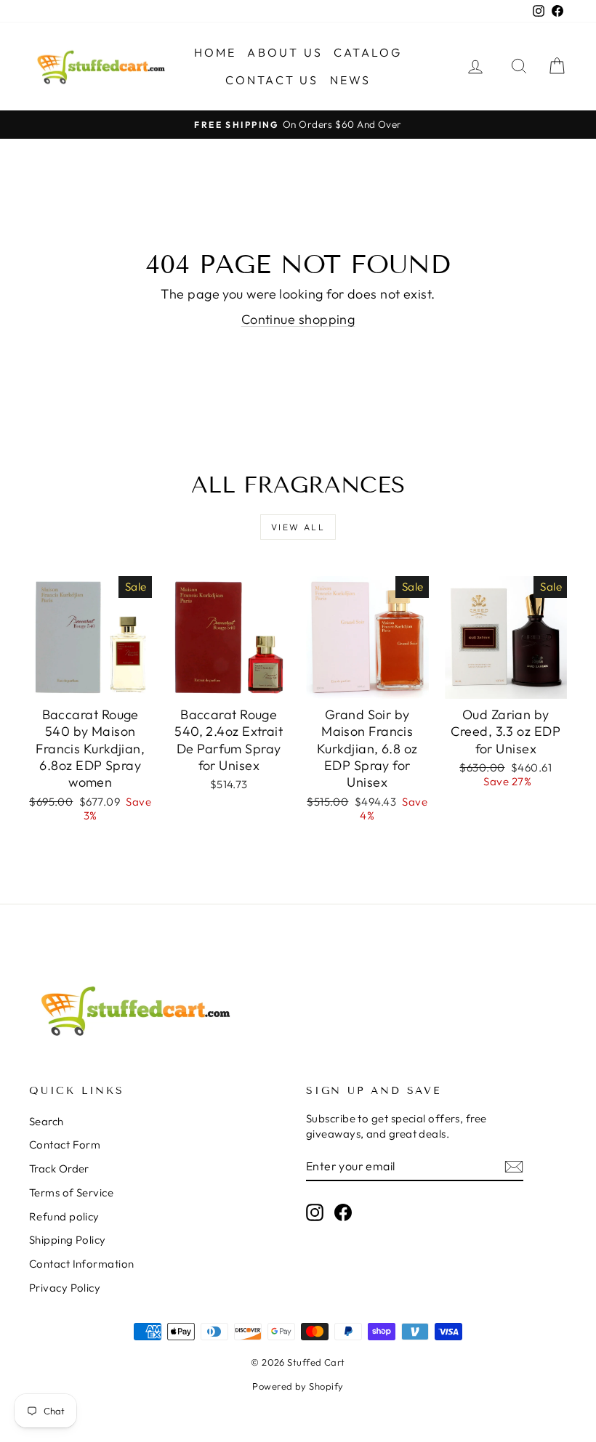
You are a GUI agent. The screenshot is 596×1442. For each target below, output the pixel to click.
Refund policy (64, 1216)
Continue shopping (298, 319)
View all (298, 527)
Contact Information (81, 1264)
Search (46, 1121)
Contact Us (272, 80)
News (350, 80)
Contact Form (64, 1144)
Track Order (59, 1168)
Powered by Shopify (297, 1386)
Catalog (368, 52)
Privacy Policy (64, 1288)
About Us (285, 52)
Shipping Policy (67, 1240)
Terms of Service (71, 1192)
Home (215, 52)
